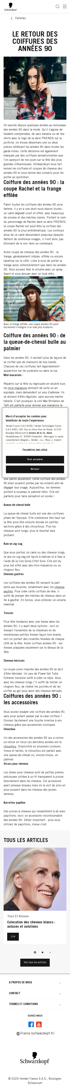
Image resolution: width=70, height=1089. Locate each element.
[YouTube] (39, 1024)
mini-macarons (17, 388)
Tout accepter (35, 459)
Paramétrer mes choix (35, 450)
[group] (35, 903)
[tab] (35, 952)
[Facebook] (31, 1024)
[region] (35, 442)
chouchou (10, 746)
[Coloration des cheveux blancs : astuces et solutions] (35, 897)
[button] (35, 982)
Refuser (35, 469)
